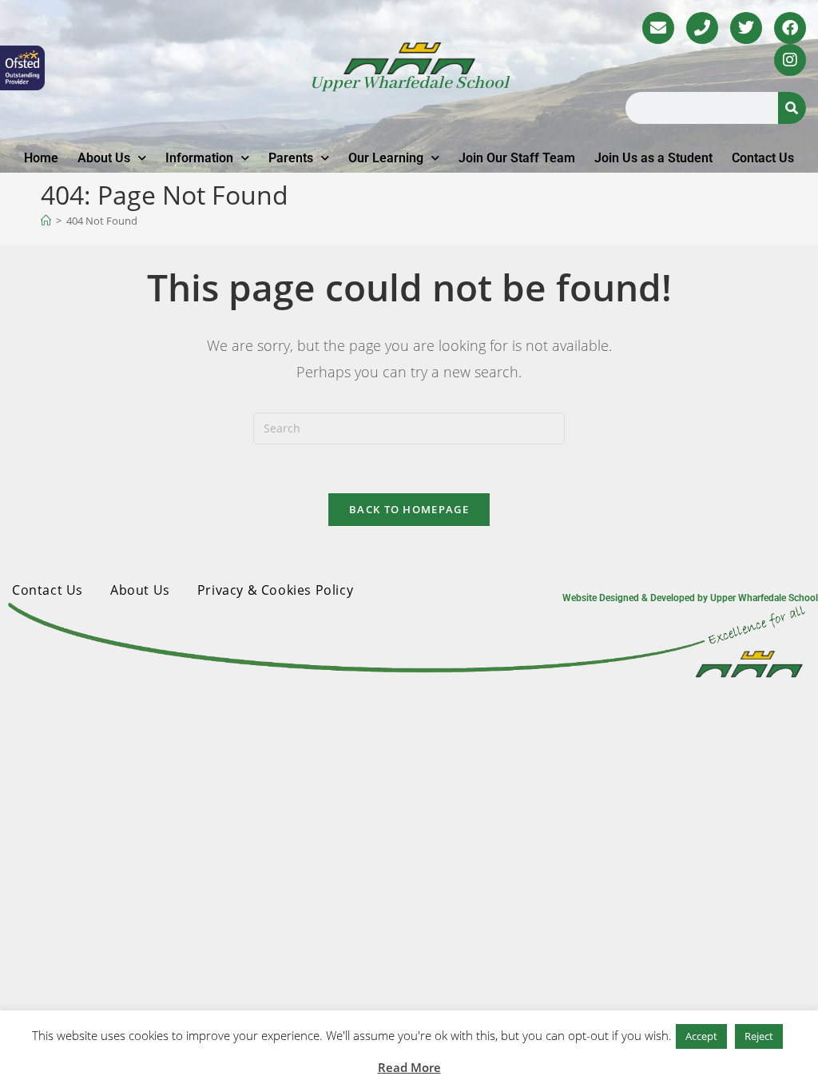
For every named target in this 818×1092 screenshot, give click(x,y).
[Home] (46, 220)
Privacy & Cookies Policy (275, 590)
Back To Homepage (409, 509)
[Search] (792, 108)
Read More (409, 1067)
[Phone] (702, 28)
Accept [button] (701, 1036)
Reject (759, 1036)
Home (41, 157)
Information (199, 157)
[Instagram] (790, 60)
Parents (290, 157)
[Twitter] (746, 28)
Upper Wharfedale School (409, 83)
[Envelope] (658, 28)
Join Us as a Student (653, 157)
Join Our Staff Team (517, 157)
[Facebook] (790, 28)
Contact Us (763, 157)
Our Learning (385, 157)
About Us (103, 157)
